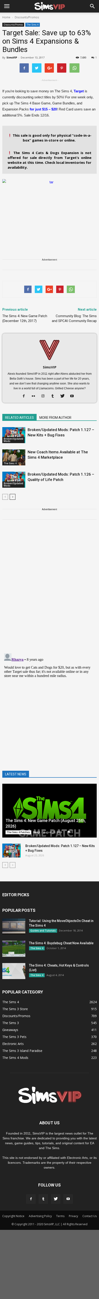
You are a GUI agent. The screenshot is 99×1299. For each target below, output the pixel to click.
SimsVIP (11, 57)
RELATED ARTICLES (19, 417)
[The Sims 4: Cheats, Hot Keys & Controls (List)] (13, 971)
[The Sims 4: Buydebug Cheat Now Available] (13, 949)
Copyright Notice (13, 1216)
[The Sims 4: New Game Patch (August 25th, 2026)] (49, 811)
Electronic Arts (13, 1043)
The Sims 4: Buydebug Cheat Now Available (61, 943)
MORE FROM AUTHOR (55, 417)
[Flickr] (35, 396)
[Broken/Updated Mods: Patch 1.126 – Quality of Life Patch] (13, 480)
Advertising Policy (40, 1216)
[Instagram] (45, 396)
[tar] (49, 215)
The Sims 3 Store (15, 1009)
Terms (60, 1216)
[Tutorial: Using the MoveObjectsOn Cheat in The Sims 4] (13, 927)
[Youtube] (74, 396)
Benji (36, 832)
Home (6, 17)
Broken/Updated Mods (13, 440)
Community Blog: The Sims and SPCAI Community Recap (74, 318)
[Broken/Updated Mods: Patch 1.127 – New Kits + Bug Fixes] (13, 435)
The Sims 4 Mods (15, 1057)
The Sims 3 (10, 1023)
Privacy (73, 1216)
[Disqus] (49, 589)
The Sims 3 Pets (14, 1037)
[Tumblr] (54, 396)
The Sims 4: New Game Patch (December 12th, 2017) (24, 318)
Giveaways (10, 1030)
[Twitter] (64, 396)
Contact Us (89, 1216)
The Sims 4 (32, 24)
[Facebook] (25, 396)
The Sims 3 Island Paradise (22, 1050)
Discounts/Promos (13, 24)
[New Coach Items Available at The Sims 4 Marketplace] (13, 457)
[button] (92, 6)
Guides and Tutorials (43, 930)
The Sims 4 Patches (18, 832)
